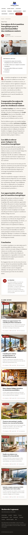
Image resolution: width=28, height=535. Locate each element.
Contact (19, 13)
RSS (16, 519)
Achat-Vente (10, 8)
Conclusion (6, 71)
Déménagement (17, 11)
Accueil (4, 8)
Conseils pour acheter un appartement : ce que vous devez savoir (9, 355)
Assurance (4, 13)
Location (18, 8)
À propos (11, 13)
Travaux (9, 11)
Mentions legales (10, 519)
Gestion (4, 11)
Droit (24, 11)
